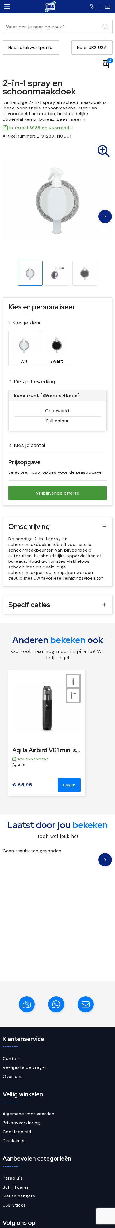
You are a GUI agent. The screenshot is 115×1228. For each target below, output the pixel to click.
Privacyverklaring (21, 1123)
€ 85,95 (22, 785)
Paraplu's (13, 1178)
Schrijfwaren (16, 1187)
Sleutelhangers (19, 1196)
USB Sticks (14, 1205)
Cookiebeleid (17, 1132)
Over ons (13, 1076)
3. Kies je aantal (26, 445)
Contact (12, 1058)
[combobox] (51, 27)
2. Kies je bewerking (31, 381)
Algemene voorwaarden (29, 1114)
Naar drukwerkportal (31, 47)
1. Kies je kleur (24, 322)
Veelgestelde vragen (25, 1067)
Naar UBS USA (92, 47)
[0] (104, 64)
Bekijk (69, 785)
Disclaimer (14, 1140)
